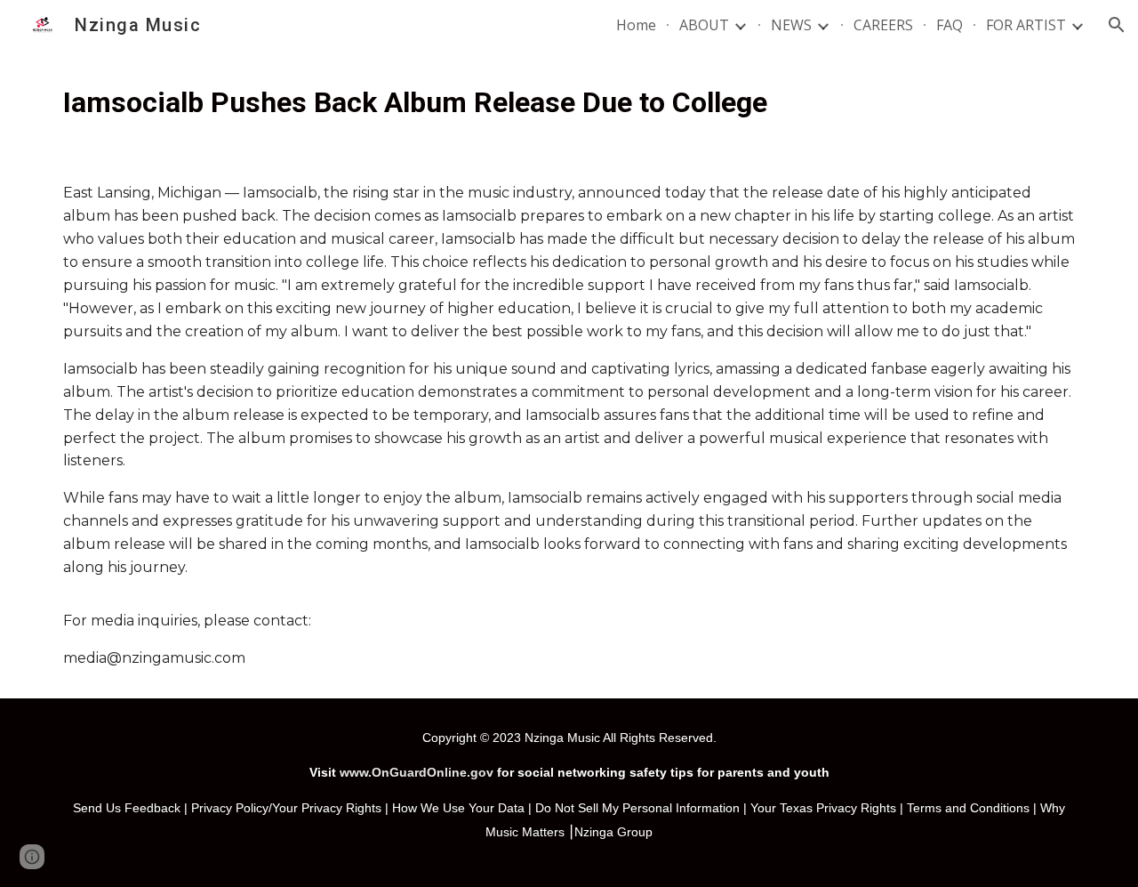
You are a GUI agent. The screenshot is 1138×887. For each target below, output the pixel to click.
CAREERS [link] (883, 25)
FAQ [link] (949, 25)
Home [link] (636, 25)
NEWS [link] (791, 25)
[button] (1116, 25)
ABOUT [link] (704, 25)
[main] (569, 101)
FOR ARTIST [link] (1026, 25)
